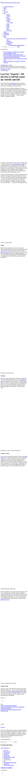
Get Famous (6, 753)
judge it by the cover (5, 252)
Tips (5, 761)
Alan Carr (3, 705)
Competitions (10, 42)
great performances (16, 691)
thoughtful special (5, 599)
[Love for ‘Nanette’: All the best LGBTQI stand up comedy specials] (10, 724)
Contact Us (6, 754)
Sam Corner (5, 70)
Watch (5, 32)
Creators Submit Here (9, 765)
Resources (9, 44)
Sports (8, 26)
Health (8, 21)
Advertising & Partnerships (10, 762)
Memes (8, 14)
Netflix (13, 709)
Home (5, 8)
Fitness (11, 22)
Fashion (8, 18)
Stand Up (17, 709)
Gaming (8, 20)
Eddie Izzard (11, 707)
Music (8, 24)
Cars (8, 17)
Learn (5, 37)
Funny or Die (17, 707)
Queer (8, 25)
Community (6, 763)
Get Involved (7, 758)
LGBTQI (6, 709)
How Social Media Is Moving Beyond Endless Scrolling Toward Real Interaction (15, 56)
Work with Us (7, 755)
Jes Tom (6, 708)
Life (5, 13)
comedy (6, 707)
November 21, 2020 (5, 69)
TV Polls (6, 12)
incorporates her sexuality (19, 164)
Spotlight (9, 41)
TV (4, 10)
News (5, 9)
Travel (8, 29)
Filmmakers (6, 33)
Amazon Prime (8, 705)
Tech (8, 28)
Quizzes (8, 16)
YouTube (6, 711)
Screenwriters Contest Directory (17, 45)
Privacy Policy (7, 751)
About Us (6, 750)
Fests (5, 36)
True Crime (9, 30)
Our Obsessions (4, 65)
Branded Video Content (9, 757)
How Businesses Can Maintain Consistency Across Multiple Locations (14, 52)
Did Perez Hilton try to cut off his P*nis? (13, 54)
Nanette (10, 709)
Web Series (6, 34)
